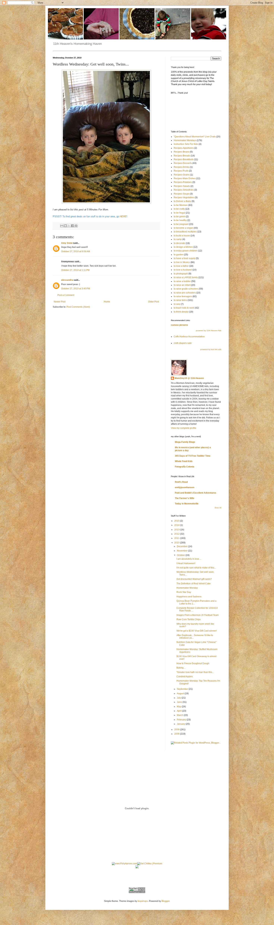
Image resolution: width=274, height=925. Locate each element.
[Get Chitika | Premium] (149, 863)
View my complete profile (183, 428)
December (182, 546)
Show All (218, 508)
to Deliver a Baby (182, 201)
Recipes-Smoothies (184, 190)
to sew (177, 304)
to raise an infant (182, 285)
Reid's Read (181, 482)
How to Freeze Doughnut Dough (193, 663)
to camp (178, 239)
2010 (177, 542)
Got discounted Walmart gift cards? (194, 579)
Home (107, 301)
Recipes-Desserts (183, 163)
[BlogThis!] (65, 226)
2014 (177, 525)
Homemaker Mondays (185, 140)
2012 (177, 534)
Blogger (165, 901)
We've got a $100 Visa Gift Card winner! (197, 630)
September (183, 689)
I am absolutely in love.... (189, 559)
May (179, 706)
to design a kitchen (183, 247)
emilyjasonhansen (184, 487)
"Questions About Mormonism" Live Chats (195, 136)
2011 (177, 538)
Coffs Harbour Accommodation (189, 336)
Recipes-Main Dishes (185, 178)
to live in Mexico (182, 262)
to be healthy (180, 220)
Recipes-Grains (182, 174)
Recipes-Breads (182, 155)
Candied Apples (185, 676)
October (181, 555)
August (181, 693)
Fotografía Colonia (184, 466)
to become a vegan (183, 228)
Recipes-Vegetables (184, 197)
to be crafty (179, 209)
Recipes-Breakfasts (183, 159)
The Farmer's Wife (184, 498)
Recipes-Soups (181, 193)
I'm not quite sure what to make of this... (196, 567)
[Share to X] (69, 226)
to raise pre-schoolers (185, 292)
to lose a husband (183, 269)
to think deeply (181, 311)
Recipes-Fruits (181, 171)
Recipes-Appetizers (184, 148)
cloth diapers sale (183, 343)
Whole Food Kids (184, 461)
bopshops (143, 901)
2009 (177, 729)
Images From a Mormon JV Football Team (198, 615)
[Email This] (62, 226)
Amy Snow (67, 243)
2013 (177, 529)
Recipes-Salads (182, 186)
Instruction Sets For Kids (186, 144)
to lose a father (181, 266)
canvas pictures (179, 325)
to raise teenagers (183, 296)
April (179, 711)
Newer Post (59, 301)
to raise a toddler (182, 281)
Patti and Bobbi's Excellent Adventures (195, 493)
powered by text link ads (210, 349)
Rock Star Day (184, 592)
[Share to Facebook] (72, 226)
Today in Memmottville (187, 503)
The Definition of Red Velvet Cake (194, 583)
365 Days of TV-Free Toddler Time (192, 456)
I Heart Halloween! (186, 563)
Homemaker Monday (187, 588)
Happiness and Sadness (189, 596)
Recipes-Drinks (181, 167)
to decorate (179, 243)
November (182, 550)
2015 (177, 521)
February (182, 719)
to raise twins (180, 300)
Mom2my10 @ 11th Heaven (189, 378)
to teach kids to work (184, 308)
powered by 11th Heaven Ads (208, 330)
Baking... (181, 667)
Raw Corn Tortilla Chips (189, 619)
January (181, 724)
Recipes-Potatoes (183, 182)
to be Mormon (181, 205)
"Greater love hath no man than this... (195, 672)
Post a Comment (65, 295)
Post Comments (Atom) (78, 307)
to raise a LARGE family (186, 277)
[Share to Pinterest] (76, 226)
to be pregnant (181, 224)
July (179, 698)
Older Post (153, 301)
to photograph (181, 273)
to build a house (182, 235)
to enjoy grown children (185, 250)
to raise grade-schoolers (186, 288)
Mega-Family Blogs (185, 442)
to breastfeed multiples (185, 231)
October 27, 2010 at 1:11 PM (75, 270)
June (179, 702)
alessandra (67, 280)
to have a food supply (184, 258)
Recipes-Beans (181, 151)
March (180, 715)
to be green (179, 216)
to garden (178, 254)
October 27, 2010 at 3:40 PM (75, 288)
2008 (177, 734)
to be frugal (179, 213)
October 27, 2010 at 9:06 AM (75, 251)
